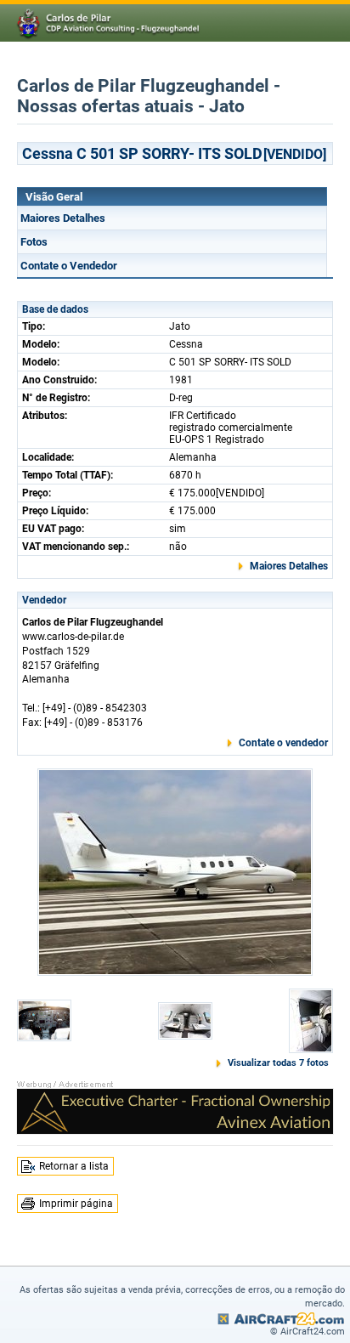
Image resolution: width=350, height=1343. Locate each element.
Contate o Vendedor (68, 265)
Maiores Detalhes (62, 218)
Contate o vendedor (283, 743)
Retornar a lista (74, 1166)
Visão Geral (53, 196)
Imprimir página (76, 1204)
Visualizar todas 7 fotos (278, 1062)
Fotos (34, 241)
